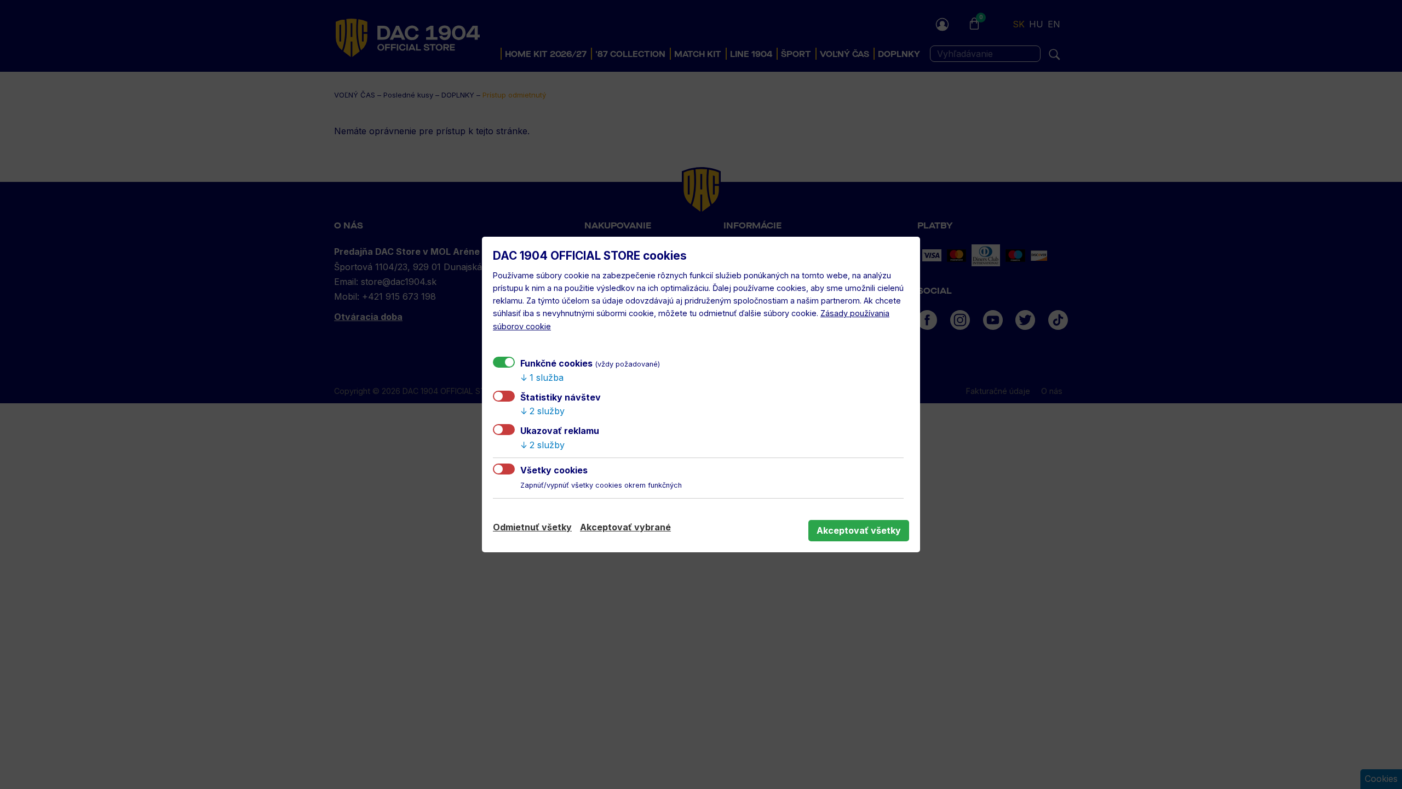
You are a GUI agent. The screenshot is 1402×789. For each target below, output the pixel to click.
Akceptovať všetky (859, 530)
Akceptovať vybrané (625, 527)
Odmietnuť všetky (532, 527)
